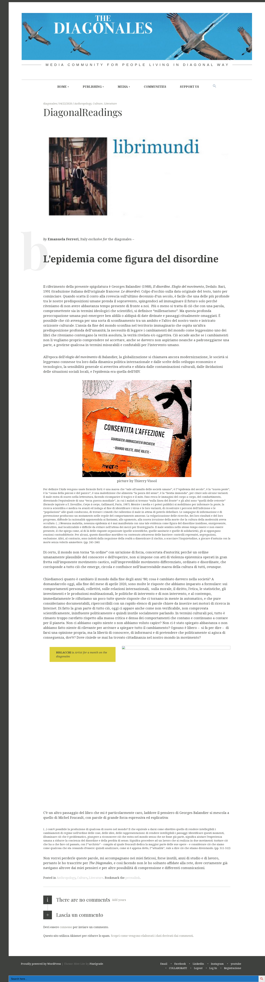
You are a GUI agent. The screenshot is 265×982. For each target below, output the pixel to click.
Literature (110, 103)
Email (163, 963)
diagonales (50, 103)
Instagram (217, 963)
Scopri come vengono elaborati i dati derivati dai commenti (152, 936)
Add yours (119, 900)
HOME (62, 87)
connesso (66, 927)
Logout (198, 968)
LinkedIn (198, 963)
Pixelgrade (96, 963)
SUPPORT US (189, 87)
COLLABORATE (178, 968)
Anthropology (82, 103)
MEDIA (123, 87)
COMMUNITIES (155, 87)
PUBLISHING (92, 87)
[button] (214, 86)
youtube (236, 963)
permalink (132, 878)
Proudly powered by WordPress (41, 963)
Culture (98, 103)
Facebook (180, 963)
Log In (213, 968)
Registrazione (232, 968)
